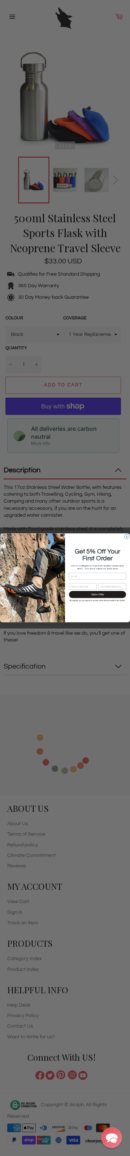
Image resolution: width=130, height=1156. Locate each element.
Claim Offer (97, 594)
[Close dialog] (127, 537)
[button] (111, 1137)
